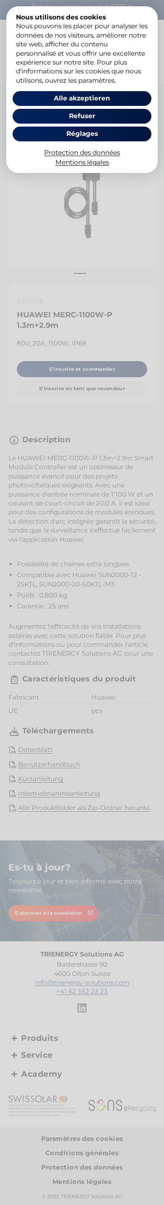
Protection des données (82, 153)
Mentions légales (82, 162)
